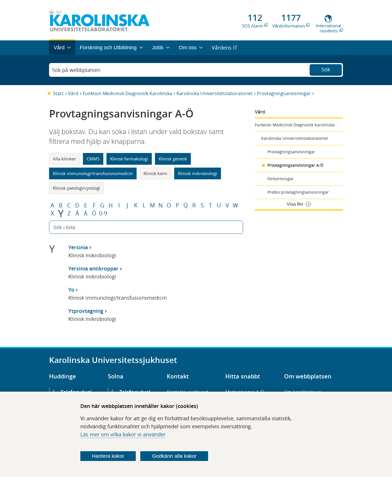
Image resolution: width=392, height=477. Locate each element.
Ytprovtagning (85, 310)
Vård (73, 93)
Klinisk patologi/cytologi (76, 188)
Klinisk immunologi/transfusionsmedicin (93, 173)
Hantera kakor (108, 456)
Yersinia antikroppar (93, 268)
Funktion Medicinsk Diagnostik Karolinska (127, 93)
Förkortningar (280, 178)
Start (58, 93)
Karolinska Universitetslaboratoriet (214, 93)
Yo (71, 289)
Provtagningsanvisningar (284, 93)
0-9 (103, 213)
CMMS (93, 159)
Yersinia (78, 247)
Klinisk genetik (173, 159)
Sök (325, 69)
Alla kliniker (64, 159)
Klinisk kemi (155, 173)
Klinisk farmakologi (129, 159)
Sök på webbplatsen (76, 69)
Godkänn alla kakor (174, 456)
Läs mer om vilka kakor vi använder (123, 434)
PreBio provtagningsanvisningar (298, 192)
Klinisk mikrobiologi (197, 173)
